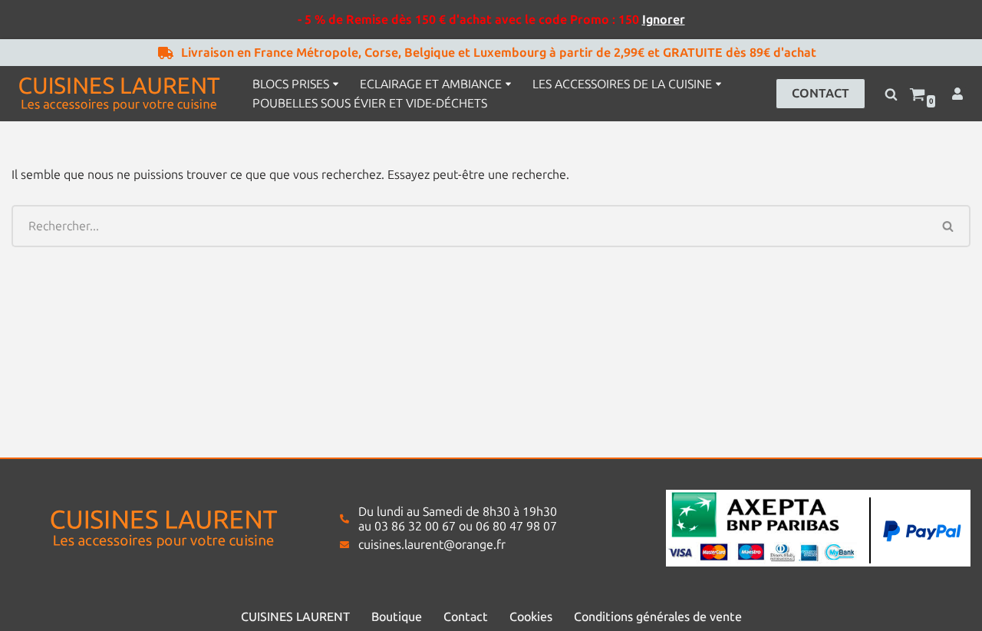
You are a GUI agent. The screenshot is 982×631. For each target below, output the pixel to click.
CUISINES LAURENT (295, 617)
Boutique (396, 617)
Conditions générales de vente (658, 617)
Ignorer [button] (663, 19)
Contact (465, 617)
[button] (335, 84)
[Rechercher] (891, 94)
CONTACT (820, 93)
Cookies (530, 617)
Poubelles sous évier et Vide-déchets (369, 103)
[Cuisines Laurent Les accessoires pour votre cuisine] (119, 93)
